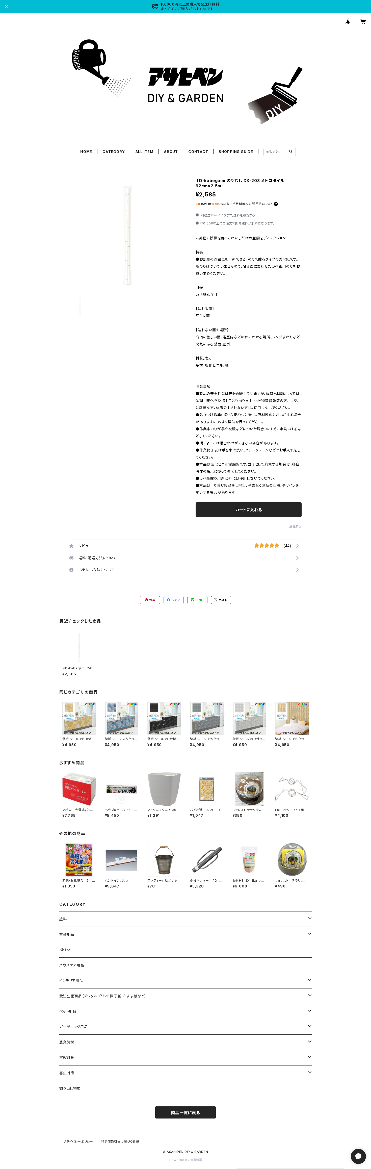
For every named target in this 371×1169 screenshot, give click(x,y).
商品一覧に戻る (185, 1112)
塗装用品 (66, 934)
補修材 (64, 950)
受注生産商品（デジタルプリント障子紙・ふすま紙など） (103, 996)
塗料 (63, 919)
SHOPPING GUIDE (236, 151)
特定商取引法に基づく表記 (120, 1141)
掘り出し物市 (70, 1088)
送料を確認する (244, 215)
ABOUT (171, 151)
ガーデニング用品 (73, 1027)
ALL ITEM (144, 151)
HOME (86, 151)
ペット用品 (67, 1011)
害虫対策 (66, 1073)
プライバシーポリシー (78, 1141)
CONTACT (198, 151)
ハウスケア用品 (71, 965)
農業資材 (66, 1042)
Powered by (180, 1160)
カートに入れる (248, 509)
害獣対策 (66, 1057)
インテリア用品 (71, 980)
